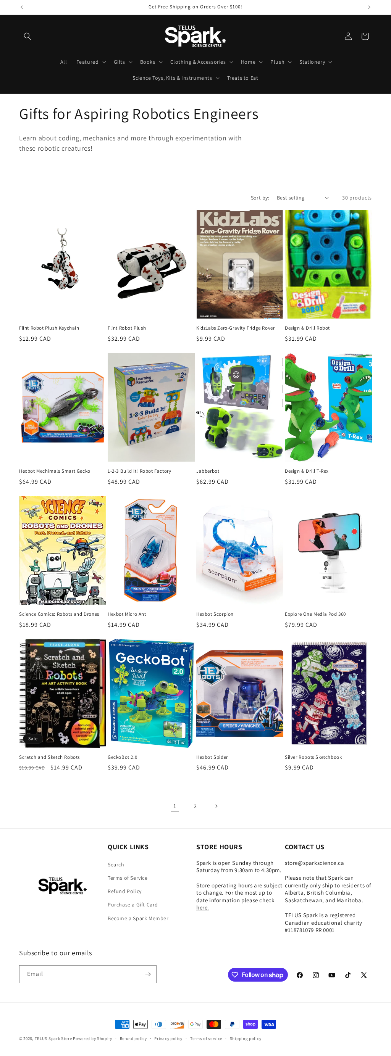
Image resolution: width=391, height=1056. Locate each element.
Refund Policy (125, 891)
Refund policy (133, 1038)
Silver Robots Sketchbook (313, 757)
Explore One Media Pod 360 (315, 614)
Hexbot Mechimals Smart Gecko (54, 471)
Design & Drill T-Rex (307, 471)
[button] (27, 36)
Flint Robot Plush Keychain (49, 328)
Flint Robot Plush (127, 328)
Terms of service (206, 1038)
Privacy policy (168, 1038)
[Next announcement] (369, 7)
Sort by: (260, 197)
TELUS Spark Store (53, 1038)
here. (202, 907)
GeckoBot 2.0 (122, 757)
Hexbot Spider (212, 757)
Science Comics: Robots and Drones (59, 614)
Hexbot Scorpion (215, 614)
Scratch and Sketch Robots (49, 757)
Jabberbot (207, 471)
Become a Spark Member (138, 918)
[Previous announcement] (21, 7)
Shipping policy (246, 1038)
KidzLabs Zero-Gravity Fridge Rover (235, 328)
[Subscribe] (147, 974)
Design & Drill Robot (307, 328)
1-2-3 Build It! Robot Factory (139, 471)
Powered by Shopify (92, 1038)
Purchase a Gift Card (133, 904)
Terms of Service (128, 877)
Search (116, 864)
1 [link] (174, 806)
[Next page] (216, 806)
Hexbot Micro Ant (127, 614)
